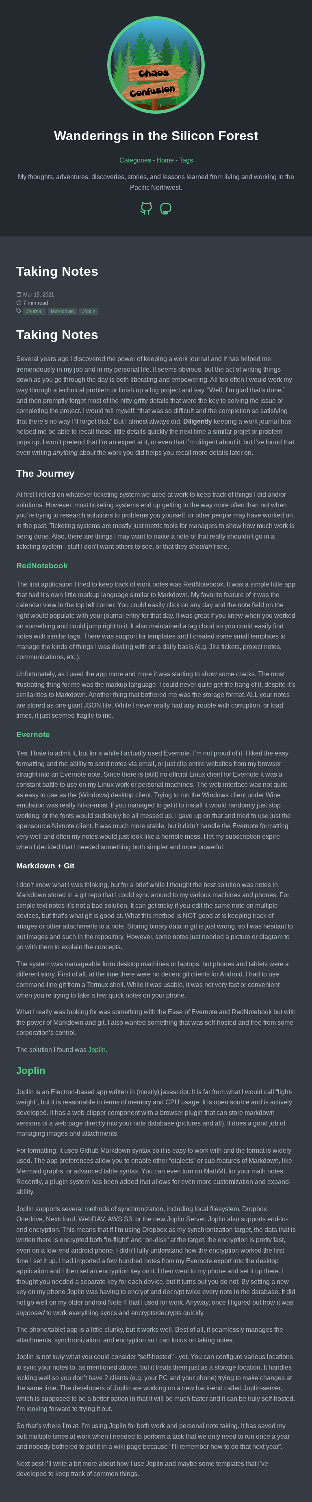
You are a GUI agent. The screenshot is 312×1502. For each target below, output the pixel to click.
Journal (34, 311)
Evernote (33, 734)
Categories (135, 160)
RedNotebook (42, 565)
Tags (186, 160)
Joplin (88, 311)
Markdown (62, 311)
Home (165, 160)
